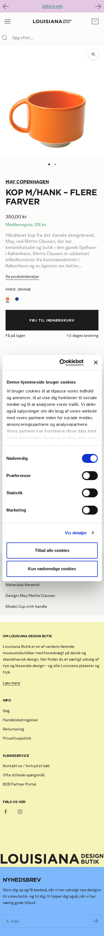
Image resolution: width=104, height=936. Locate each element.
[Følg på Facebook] (5, 811)
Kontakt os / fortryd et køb (26, 766)
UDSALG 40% (52, 6)
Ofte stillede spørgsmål (24, 775)
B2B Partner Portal (19, 784)
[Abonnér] (95, 921)
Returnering (13, 729)
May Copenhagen (27, 181)
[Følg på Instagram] (20, 811)
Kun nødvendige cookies (52, 568)
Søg (6, 710)
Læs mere (11, 683)
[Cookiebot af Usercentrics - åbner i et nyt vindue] (61, 362)
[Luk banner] (96, 362)
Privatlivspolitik (17, 738)
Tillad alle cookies (52, 550)
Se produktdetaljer (22, 276)
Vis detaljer (76, 532)
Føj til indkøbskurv (52, 320)
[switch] (90, 475)
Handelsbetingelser (20, 720)
